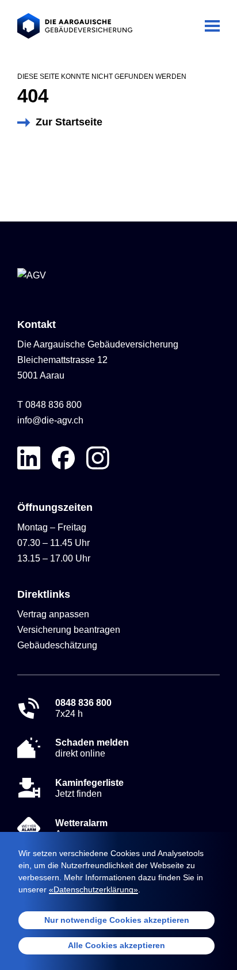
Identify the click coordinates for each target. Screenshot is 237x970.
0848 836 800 (53, 405)
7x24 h (83, 708)
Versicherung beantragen (68, 630)
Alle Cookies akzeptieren (116, 945)
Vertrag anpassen (53, 614)
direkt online (92, 748)
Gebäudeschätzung (57, 645)
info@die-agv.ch (50, 420)
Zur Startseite (69, 122)
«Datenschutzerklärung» (93, 889)
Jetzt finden (89, 788)
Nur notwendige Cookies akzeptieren (116, 920)
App (81, 828)
